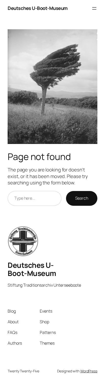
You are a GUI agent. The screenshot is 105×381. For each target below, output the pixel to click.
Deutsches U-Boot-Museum (38, 8)
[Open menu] (94, 8)
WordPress (88, 371)
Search (81, 198)
